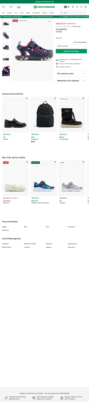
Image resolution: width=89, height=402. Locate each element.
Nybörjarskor (72, 244)
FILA (47, 227)
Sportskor (71, 247)
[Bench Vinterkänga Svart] (71, 123)
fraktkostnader (76, 26)
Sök (65, 13)
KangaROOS (61, 29)
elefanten (5, 230)
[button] (32, 50)
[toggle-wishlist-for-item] (49, 21)
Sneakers (5, 244)
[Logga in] (77, 7)
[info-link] (53, 2)
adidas (4, 227)
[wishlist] (81, 7)
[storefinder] (73, 7)
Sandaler (49, 244)
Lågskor (49, 247)
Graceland (71, 227)
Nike (25, 227)
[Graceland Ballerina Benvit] (15, 186)
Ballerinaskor (6, 247)
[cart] (85, 7)
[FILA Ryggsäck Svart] (43, 123)
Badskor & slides (30, 244)
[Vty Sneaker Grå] (71, 186)
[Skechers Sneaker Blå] (43, 186)
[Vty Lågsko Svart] (15, 123)
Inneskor (27, 247)
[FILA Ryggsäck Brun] (34, 141)
